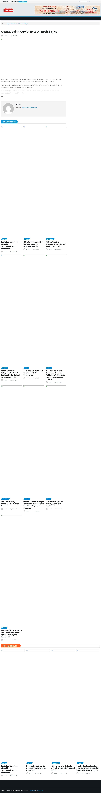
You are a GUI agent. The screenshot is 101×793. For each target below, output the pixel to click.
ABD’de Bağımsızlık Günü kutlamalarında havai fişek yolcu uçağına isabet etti (11, 633)
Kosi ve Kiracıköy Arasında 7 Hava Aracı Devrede (10, 504)
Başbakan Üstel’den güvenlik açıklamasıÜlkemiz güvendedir (9, 245)
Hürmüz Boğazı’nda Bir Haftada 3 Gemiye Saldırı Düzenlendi (32, 244)
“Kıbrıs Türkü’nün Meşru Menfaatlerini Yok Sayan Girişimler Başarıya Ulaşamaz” (33, 505)
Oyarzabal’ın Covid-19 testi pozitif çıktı (17, 23)
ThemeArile (40, 790)
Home (3, 23)
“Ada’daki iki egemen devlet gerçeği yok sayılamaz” (54, 504)
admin (5, 35)
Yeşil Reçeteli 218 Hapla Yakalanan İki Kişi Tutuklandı (33, 373)
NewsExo (32, 790)
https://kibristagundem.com (29, 107)
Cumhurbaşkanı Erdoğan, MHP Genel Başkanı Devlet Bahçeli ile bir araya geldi (10, 374)
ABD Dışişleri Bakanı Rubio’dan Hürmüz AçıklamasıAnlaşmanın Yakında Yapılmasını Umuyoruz (55, 375)
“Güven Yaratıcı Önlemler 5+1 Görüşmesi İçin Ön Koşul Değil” (56, 244)
